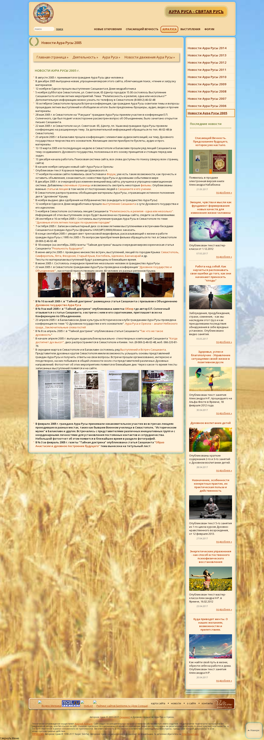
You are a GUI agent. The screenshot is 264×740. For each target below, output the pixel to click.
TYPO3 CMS (38, 734)
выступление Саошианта (119, 204)
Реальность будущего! (67, 248)
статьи (51, 189)
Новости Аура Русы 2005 (207, 113)
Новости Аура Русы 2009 (207, 84)
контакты (207, 703)
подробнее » (224, 192)
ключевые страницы (77, 185)
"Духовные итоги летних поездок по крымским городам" (73, 222)
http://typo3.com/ (190, 734)
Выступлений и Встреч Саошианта (143, 349)
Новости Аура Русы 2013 (207, 55)
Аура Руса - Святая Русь (43, 13)
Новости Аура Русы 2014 (207, 48)
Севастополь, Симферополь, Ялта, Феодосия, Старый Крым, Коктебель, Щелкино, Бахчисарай (107, 254)
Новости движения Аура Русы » (149, 57)
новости (176, 703)
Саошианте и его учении (134, 189)
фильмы (146, 185)
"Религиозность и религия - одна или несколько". (141, 211)
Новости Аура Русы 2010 (207, 77)
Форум (111, 174)
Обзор (129, 309)
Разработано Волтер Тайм (223, 703)
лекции (63, 189)
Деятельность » (86, 57)
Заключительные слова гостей (65, 327)
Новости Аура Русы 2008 (207, 91)
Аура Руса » (111, 57)
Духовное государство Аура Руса (58, 305)
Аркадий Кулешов (83, 723)
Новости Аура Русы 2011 (207, 70)
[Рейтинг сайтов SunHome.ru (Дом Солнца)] (120, 706)
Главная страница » (53, 57)
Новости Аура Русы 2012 (207, 62)
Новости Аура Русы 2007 (207, 98)
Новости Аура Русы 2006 (207, 106)
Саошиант (125, 717)
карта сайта (158, 703)
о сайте (191, 703)
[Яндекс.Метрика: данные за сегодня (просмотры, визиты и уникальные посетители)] (49, 706)
